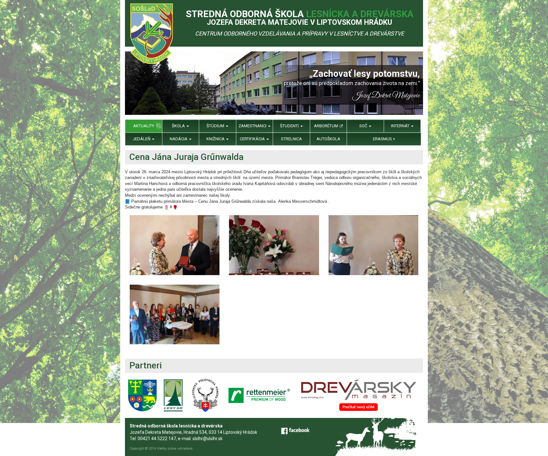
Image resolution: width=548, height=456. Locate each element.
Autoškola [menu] (328, 138)
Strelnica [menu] (291, 138)
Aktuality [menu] (143, 125)
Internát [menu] (400, 125)
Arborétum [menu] (326, 125)
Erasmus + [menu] (384, 138)
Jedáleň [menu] (142, 138)
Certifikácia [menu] (253, 138)
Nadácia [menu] (179, 138)
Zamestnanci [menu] (252, 125)
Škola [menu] (179, 125)
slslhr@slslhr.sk (207, 438)
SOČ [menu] (363, 125)
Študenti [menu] (290, 125)
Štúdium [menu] (215, 125)
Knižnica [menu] (215, 138)
